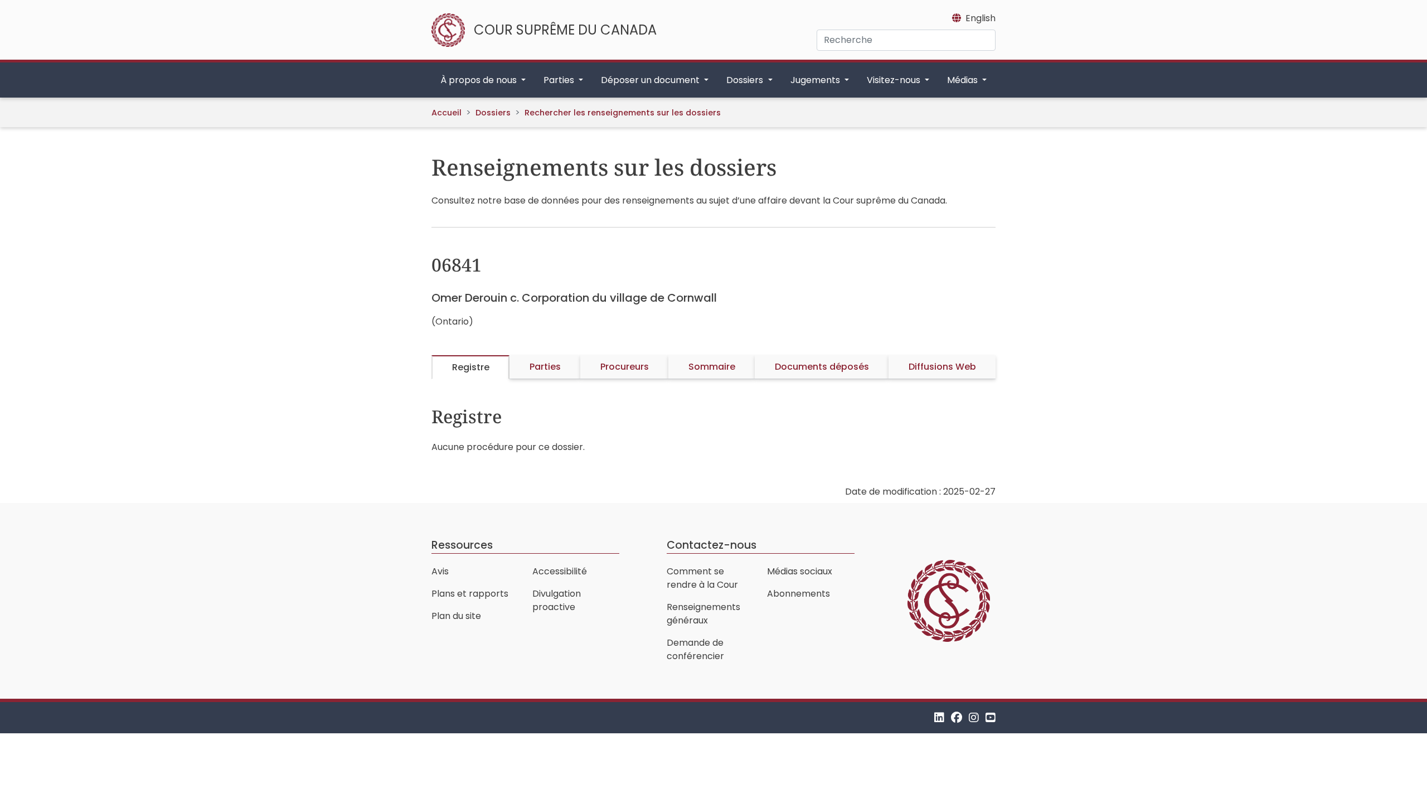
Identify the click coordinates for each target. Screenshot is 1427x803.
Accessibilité (559, 571)
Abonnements (798, 593)
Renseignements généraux (703, 614)
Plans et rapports (469, 593)
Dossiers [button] (745, 80)
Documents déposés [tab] (822, 366)
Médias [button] (963, 80)
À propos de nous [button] (479, 80)
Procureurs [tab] (624, 366)
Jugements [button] (816, 80)
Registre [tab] (470, 367)
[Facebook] (956, 717)
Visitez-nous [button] (895, 80)
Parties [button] (559, 80)
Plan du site (456, 615)
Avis (440, 571)
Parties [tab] (545, 366)
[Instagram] (974, 717)
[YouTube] (991, 717)
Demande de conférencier (695, 649)
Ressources (462, 545)
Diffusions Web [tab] (942, 366)
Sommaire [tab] (711, 366)
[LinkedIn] (939, 717)
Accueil (446, 112)
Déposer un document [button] (651, 80)
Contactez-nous (711, 545)
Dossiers (493, 112)
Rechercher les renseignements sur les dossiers (623, 112)
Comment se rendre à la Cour (702, 578)
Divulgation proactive (556, 600)
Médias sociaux (799, 571)
